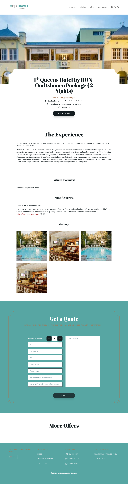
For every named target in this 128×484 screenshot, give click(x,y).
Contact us (102, 7)
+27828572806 (99, 459)
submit (64, 395)
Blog (92, 7)
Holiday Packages (45, 459)
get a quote (64, 113)
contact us (42, 463)
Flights (83, 7)
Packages (72, 7)
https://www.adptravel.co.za (27, 214)
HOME (39, 454)
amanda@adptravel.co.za (105, 454)
